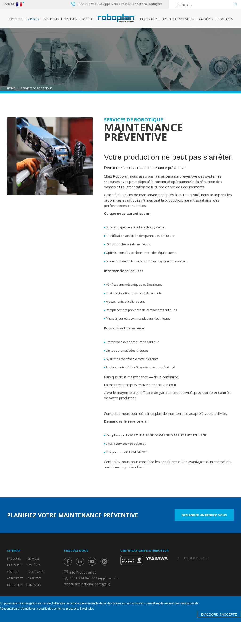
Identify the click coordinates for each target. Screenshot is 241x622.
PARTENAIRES (148, 19)
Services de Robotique (36, 88)
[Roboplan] (116, 18)
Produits (15, 19)
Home (11, 88)
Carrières (206, 19)
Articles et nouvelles (178, 19)
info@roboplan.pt (82, 572)
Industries (51, 19)
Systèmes (70, 19)
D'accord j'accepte (219, 614)
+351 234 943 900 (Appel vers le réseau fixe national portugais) (120, 4)
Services (33, 19)
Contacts (225, 19)
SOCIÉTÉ (87, 19)
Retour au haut (196, 558)
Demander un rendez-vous (204, 515)
